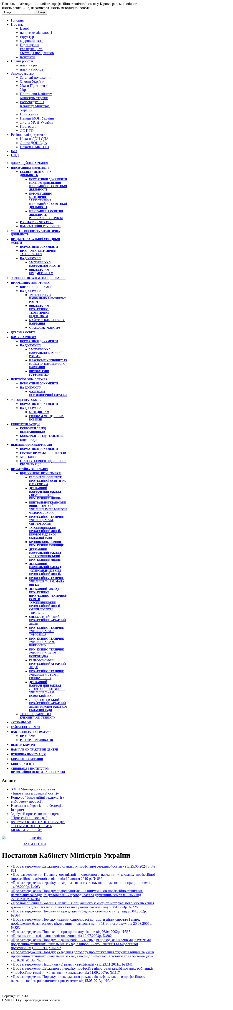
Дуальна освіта (23, 332)
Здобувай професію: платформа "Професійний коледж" (35, 816)
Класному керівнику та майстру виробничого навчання (48, 364)
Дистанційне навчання (29, 163)
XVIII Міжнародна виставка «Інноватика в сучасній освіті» (35, 791)
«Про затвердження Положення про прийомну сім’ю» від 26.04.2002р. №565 (70, 932)
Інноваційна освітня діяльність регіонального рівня (46, 215)
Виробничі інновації (36, 287)
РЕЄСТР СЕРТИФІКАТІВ (36, 740)
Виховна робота (23, 337)
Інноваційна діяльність (30, 167)
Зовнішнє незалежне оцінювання (38, 278)
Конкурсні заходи (25, 424)
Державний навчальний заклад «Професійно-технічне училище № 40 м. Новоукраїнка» (47, 689)
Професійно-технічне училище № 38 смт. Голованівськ (46, 675)
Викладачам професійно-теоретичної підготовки (39, 311)
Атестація (28, 457)
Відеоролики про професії (40, 473)
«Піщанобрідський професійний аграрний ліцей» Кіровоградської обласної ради (48, 705)
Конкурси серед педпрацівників (33, 430)
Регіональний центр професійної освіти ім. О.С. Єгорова (47, 481)
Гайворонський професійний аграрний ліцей (47, 664)
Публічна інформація (28, 754)
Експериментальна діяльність (35, 173)
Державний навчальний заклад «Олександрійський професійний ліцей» (45, 569)
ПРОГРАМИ (27, 736)
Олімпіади (28, 440)
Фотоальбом (21, 722)
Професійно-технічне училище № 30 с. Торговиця (46, 631)
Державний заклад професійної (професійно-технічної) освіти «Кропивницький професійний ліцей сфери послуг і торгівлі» (48, 600)
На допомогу (30, 258)
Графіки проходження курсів (43, 453)
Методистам (39, 412)
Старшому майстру (45, 327)
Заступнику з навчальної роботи (44, 264)
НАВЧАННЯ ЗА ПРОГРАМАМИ (31, 732)
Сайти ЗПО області (25, 727)
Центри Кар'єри (23, 744)
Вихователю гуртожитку (39, 373)
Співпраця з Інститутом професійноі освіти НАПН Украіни (38, 770)
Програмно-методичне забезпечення (38, 252)
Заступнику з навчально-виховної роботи (46, 353)
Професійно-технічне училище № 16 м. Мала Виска (46, 582)
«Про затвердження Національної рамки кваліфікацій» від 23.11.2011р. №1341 (72, 964)
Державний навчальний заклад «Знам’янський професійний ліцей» (45, 493)
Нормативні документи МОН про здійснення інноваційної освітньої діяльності (48, 184)
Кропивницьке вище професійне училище (46, 543)
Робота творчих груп (36, 222)
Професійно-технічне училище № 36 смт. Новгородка (46, 653)
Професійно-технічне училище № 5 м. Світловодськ (46, 520)
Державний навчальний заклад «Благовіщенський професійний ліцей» (45, 554)
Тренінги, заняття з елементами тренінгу (37, 716)
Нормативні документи (39, 246)
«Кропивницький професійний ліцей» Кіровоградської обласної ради (45, 533)
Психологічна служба (29, 379)
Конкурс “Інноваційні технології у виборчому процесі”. (38, 799)
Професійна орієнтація (29, 469)
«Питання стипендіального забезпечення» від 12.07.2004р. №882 (61, 936)
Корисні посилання (27, 759)
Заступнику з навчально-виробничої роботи (47, 298)
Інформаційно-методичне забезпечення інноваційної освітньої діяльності (48, 200)
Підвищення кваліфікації (31, 444)
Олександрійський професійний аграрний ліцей (47, 620)
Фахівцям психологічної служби (48, 393)
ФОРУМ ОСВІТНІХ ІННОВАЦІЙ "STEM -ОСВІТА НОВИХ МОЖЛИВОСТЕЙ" (38, 826)
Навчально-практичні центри (34, 749)
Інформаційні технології (40, 226)
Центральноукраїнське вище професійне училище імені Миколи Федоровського (48, 507)
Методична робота (26, 399)
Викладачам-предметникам (41, 271)
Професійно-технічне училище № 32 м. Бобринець (46, 642)
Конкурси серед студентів (41, 436)
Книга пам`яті (22, 763)
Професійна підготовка (30, 282)
